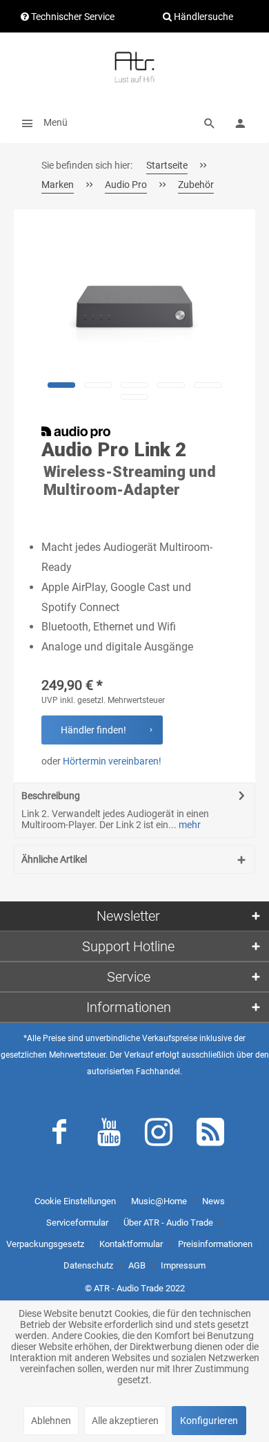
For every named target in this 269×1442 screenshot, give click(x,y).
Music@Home (159, 1201)
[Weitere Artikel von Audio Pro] (75, 432)
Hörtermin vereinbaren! (112, 761)
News (213, 1201)
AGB (137, 1265)
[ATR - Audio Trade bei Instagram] (158, 1135)
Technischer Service (71, 16)
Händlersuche (202, 16)
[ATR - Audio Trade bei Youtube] (109, 1135)
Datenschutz (88, 1265)
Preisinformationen (215, 1244)
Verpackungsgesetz (45, 1244)
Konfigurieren (209, 1420)
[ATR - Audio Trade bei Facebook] (59, 1135)
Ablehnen (51, 1420)
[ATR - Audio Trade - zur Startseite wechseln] (134, 67)
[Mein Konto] (240, 122)
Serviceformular (77, 1222)
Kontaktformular (131, 1244)
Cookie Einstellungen (75, 1201)
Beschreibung (50, 795)
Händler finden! (93, 730)
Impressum (183, 1265)
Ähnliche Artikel (54, 859)
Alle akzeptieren (125, 1420)
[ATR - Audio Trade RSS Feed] (210, 1135)
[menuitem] (41, 122)
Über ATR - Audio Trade (168, 1222)
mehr (189, 824)
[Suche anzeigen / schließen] (209, 122)
